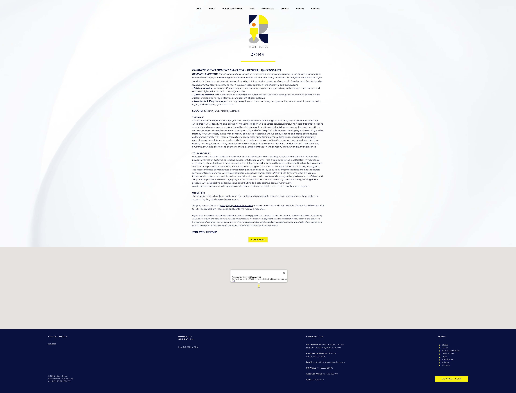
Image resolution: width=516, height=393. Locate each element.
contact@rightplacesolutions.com (329, 362)
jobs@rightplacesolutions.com (236, 205)
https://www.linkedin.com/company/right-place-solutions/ (292, 222)
